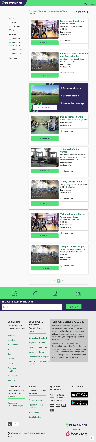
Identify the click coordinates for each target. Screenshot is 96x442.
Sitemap (11, 380)
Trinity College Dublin (71, 181)
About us (11, 340)
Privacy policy (14, 375)
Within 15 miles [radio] (16, 53)
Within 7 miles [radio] (16, 46)
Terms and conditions (12, 369)
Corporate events (36, 400)
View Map (81, 11)
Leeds (31, 347)
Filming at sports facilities (36, 406)
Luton (41, 352)
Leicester (43, 347)
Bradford (43, 338)
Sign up (74, 306)
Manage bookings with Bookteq (65, 343)
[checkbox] (17, 22)
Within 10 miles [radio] (16, 49)
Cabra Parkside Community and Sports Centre (74, 54)
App (9, 349)
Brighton (32, 342)
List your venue (44, 107)
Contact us (12, 363)
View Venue (44, 43)
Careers (11, 359)
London (32, 352)
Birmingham (33, 338)
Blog (9, 354)
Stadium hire (34, 412)
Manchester (33, 356)
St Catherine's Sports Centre (71, 150)
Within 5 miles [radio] (16, 42)
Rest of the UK (32, 362)
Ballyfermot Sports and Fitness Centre (72, 22)
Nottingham (43, 356)
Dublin (42, 342)
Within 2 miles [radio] (16, 39)
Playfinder (12, 335)
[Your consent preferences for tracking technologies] (92, 438)
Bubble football (35, 417)
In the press (13, 345)
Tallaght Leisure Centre (72, 214)
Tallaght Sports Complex (72, 246)
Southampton (43, 361)
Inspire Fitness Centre (71, 116)
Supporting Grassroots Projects (16, 404)
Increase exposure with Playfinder (66, 325)
